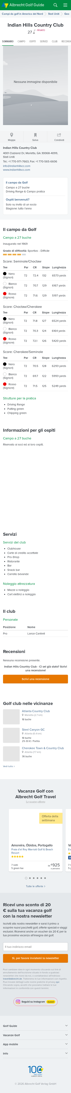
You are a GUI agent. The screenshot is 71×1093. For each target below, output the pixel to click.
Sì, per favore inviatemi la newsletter (35, 958)
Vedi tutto (8, 766)
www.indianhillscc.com (16, 170)
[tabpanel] (35, 842)
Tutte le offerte (34, 886)
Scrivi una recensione (35, 679)
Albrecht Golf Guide (26, 4)
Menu (65, 5)
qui (57, 981)
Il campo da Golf (17, 182)
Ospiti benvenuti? (17, 199)
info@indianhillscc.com (16, 166)
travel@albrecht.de (12, 978)
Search (55, 5)
